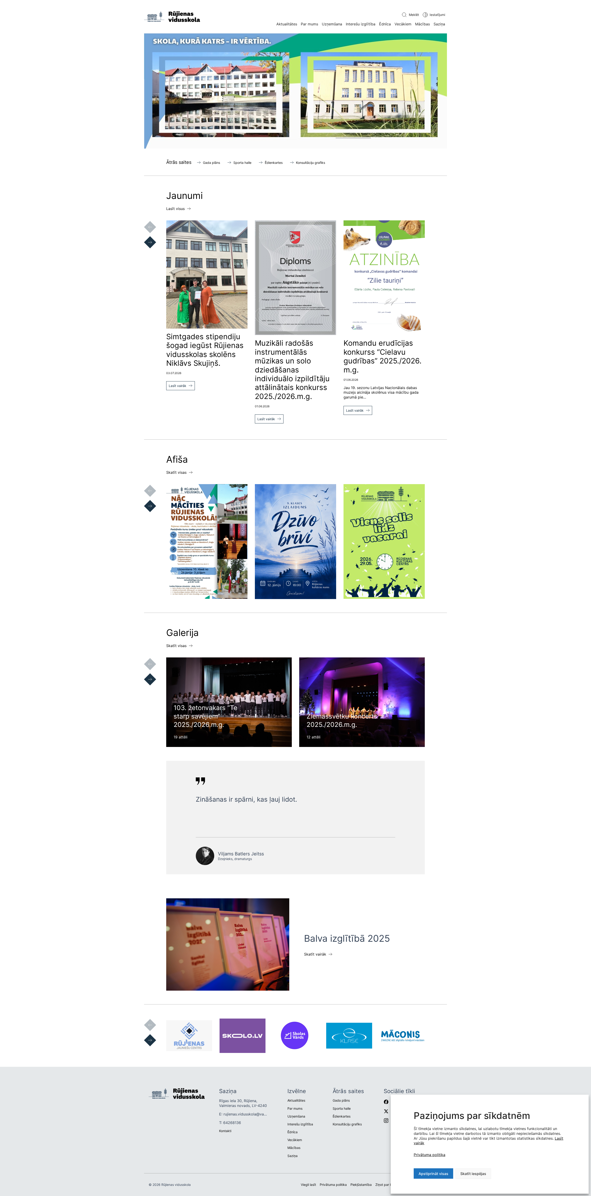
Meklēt (414, 15)
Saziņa (439, 24)
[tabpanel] (295, 91)
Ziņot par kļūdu (386, 1185)
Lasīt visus (175, 208)
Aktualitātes (286, 24)
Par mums (309, 24)
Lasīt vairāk (177, 386)
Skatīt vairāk (315, 954)
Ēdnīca (385, 24)
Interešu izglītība (360, 24)
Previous (145, 222)
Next (145, 237)
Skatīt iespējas (473, 1173)
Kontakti (225, 1131)
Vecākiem (403, 24)
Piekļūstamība (361, 1185)
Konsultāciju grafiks (310, 163)
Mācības (422, 24)
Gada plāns (211, 163)
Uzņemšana (332, 24)
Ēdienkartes (274, 163)
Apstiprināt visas (433, 1173)
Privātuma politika (429, 1154)
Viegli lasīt (308, 1185)
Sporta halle (242, 163)
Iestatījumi (437, 15)
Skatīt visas (176, 472)
